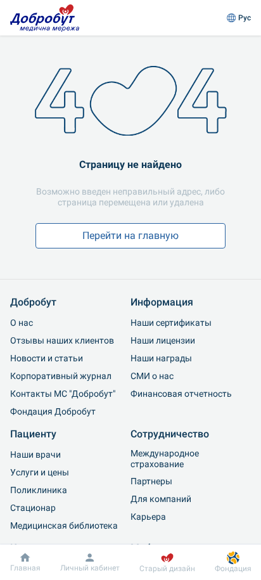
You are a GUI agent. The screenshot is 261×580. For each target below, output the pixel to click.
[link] (44, 18)
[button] (239, 17)
